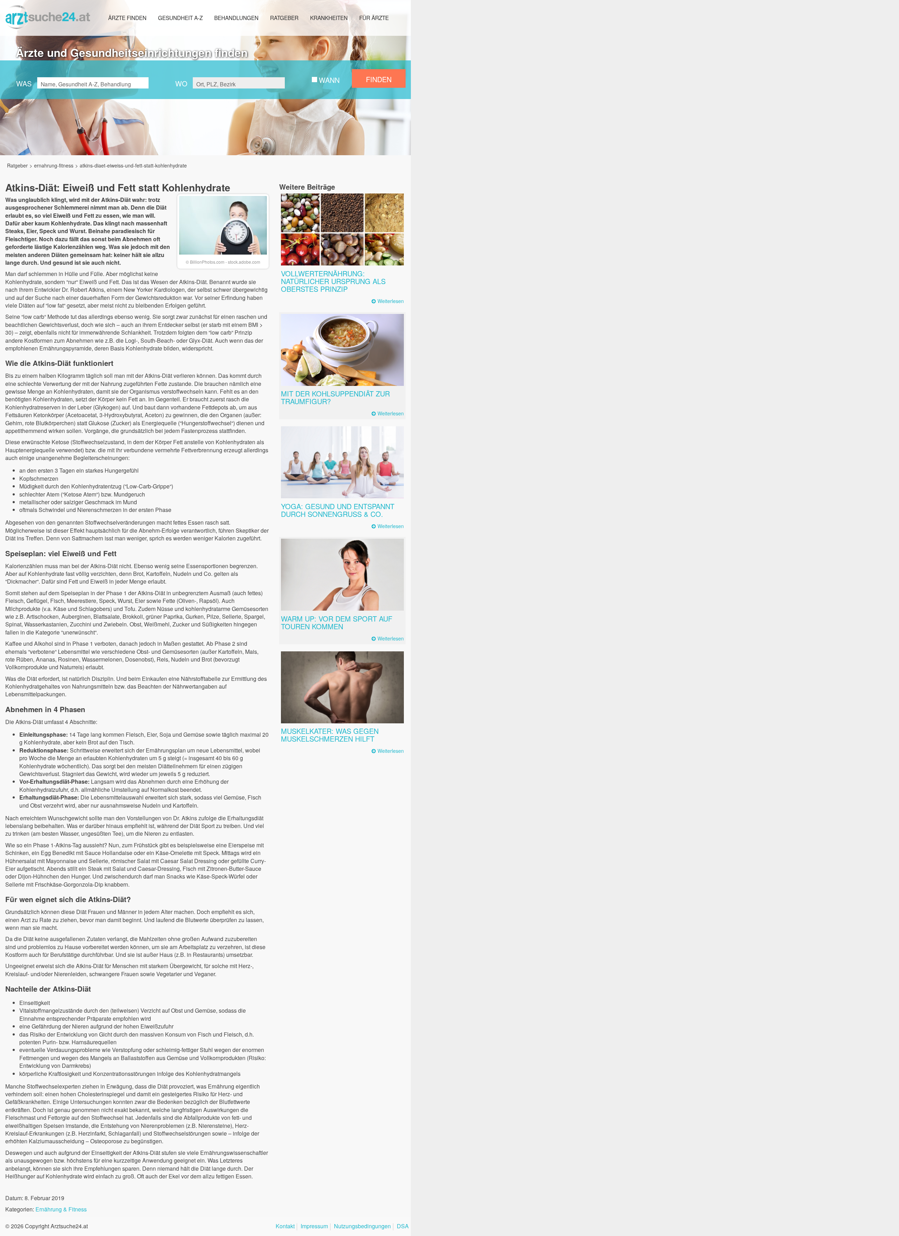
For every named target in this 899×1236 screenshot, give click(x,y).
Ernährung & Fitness (61, 1209)
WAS (24, 83)
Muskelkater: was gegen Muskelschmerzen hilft (330, 735)
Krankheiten (329, 17)
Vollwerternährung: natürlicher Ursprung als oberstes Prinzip (333, 281)
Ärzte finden (127, 17)
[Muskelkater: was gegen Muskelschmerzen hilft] (342, 687)
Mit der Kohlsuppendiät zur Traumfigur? (335, 397)
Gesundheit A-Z (180, 17)
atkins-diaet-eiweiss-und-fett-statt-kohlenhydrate (133, 165)
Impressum (314, 1226)
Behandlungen (236, 17)
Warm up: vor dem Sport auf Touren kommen (336, 622)
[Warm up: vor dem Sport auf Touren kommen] (342, 575)
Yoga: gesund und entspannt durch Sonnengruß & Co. (337, 510)
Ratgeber (284, 17)
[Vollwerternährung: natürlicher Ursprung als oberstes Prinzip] (342, 229)
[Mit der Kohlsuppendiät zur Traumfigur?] (342, 350)
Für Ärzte (374, 17)
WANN (329, 80)
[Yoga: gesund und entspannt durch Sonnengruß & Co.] (342, 462)
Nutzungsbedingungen (362, 1226)
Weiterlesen (391, 301)
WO (181, 83)
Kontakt (285, 1226)
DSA (403, 1226)
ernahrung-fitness (53, 165)
